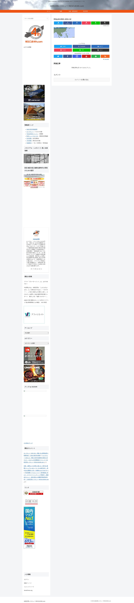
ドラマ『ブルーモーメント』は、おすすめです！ (36, 283)
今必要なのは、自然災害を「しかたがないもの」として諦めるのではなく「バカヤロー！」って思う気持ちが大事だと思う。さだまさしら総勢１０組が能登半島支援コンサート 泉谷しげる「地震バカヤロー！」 (36, 292)
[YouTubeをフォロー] (86, 56)
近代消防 (29, 138)
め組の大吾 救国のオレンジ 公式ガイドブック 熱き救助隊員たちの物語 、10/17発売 (36, 301)
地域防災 (29, 143)
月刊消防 (29, 140)
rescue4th (36, 239)
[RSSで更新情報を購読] (105, 56)
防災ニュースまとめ (32, 136)
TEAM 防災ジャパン (32, 134)
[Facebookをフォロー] (67, 56)
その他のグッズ (28, 443)
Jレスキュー (30, 131)
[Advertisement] (36, 560)
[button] (104, 23)
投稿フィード (28, 583)
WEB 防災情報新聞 (32, 129)
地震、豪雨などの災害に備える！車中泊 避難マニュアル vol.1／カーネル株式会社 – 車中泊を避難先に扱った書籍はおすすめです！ (36, 468)
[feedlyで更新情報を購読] (95, 56)
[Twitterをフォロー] (58, 56)
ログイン (26, 579)
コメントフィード (29, 586)
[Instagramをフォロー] (77, 56)
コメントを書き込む (82, 79)
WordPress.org (28, 590)
